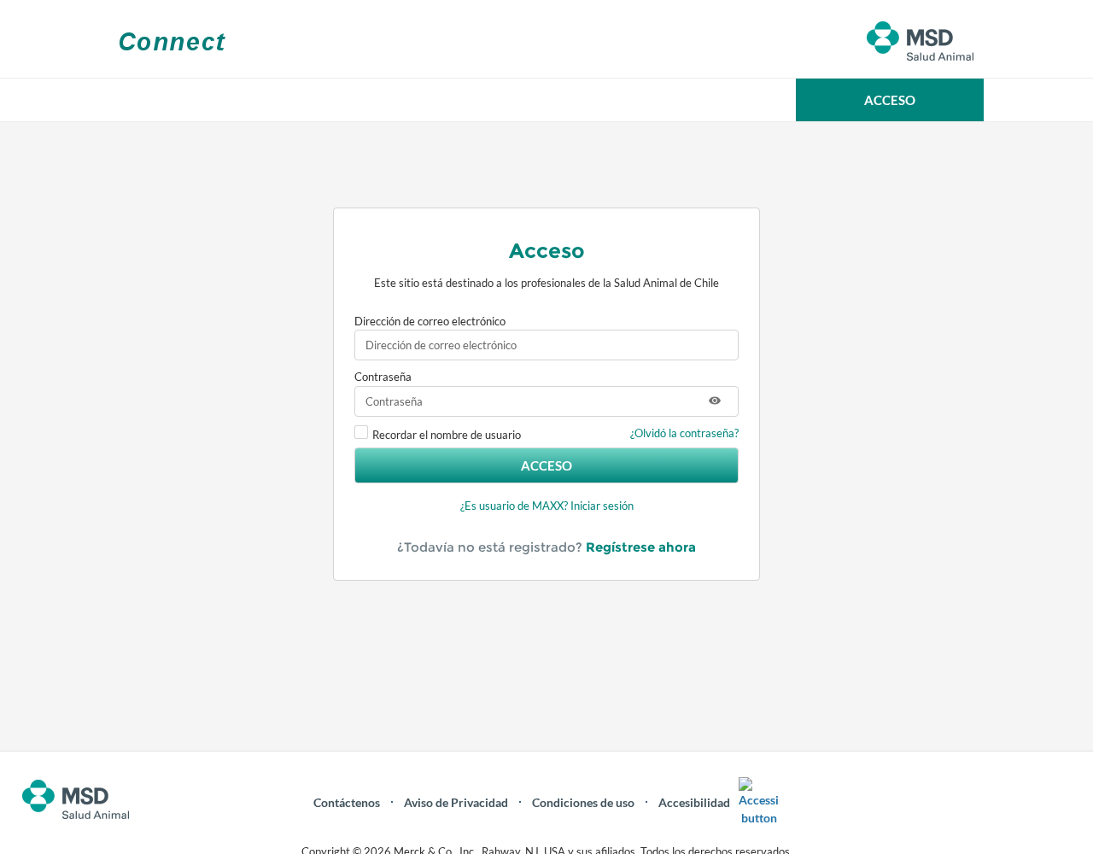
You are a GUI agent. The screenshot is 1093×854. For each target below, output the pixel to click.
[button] (890, 100)
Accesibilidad (694, 802)
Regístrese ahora (641, 547)
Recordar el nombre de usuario (446, 435)
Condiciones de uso (583, 802)
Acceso (546, 465)
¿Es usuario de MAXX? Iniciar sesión (547, 505)
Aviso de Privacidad (456, 802)
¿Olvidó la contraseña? (684, 433)
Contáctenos (346, 802)
